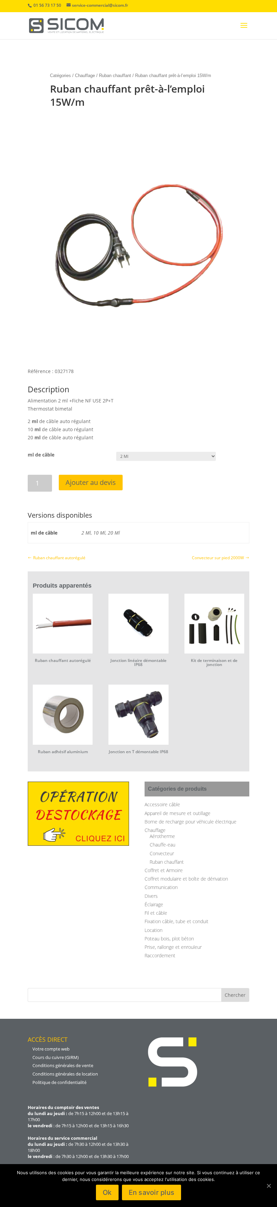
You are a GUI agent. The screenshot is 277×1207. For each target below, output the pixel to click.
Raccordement (160, 955)
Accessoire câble (162, 804)
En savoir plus (152, 1192)
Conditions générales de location (65, 1074)
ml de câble (41, 454)
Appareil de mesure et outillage (177, 813)
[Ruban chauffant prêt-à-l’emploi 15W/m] (138, 355)
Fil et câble (156, 913)
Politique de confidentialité (59, 1082)
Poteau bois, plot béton (169, 938)
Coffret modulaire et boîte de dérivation (186, 879)
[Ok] (268, 1185)
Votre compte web (51, 1049)
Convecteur (162, 853)
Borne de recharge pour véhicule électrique (190, 821)
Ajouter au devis (91, 482)
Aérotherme (162, 836)
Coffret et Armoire (164, 870)
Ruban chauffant (115, 75)
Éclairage (154, 904)
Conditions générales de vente (62, 1065)
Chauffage (85, 75)
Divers (151, 896)
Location (153, 930)
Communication (161, 887)
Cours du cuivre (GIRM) (55, 1057)
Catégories (60, 75)
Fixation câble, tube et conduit (176, 921)
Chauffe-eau (162, 844)
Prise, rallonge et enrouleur (173, 947)
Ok (107, 1192)
